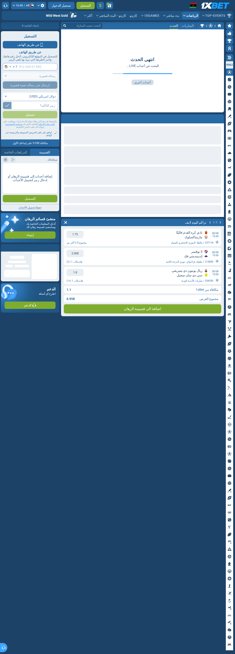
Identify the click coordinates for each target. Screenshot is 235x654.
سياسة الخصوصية (13, 133)
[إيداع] (100, 5)
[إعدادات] (40, 5)
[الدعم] (5, 5)
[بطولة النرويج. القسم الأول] (202, 25)
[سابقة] (220, 222)
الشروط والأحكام (46, 133)
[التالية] (210, 222)
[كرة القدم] (210, 25)
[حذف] (65, 222)
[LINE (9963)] (219, 25)
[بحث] (64, 25)
